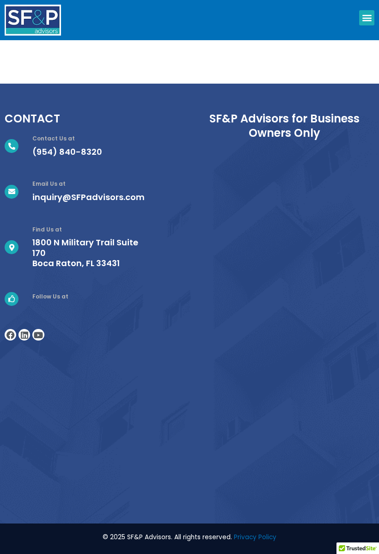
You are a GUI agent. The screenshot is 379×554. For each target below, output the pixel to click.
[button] (366, 17)
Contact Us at (53, 138)
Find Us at (47, 229)
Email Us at (49, 184)
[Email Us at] (11, 192)
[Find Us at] (11, 247)
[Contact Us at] (11, 146)
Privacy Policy (255, 537)
